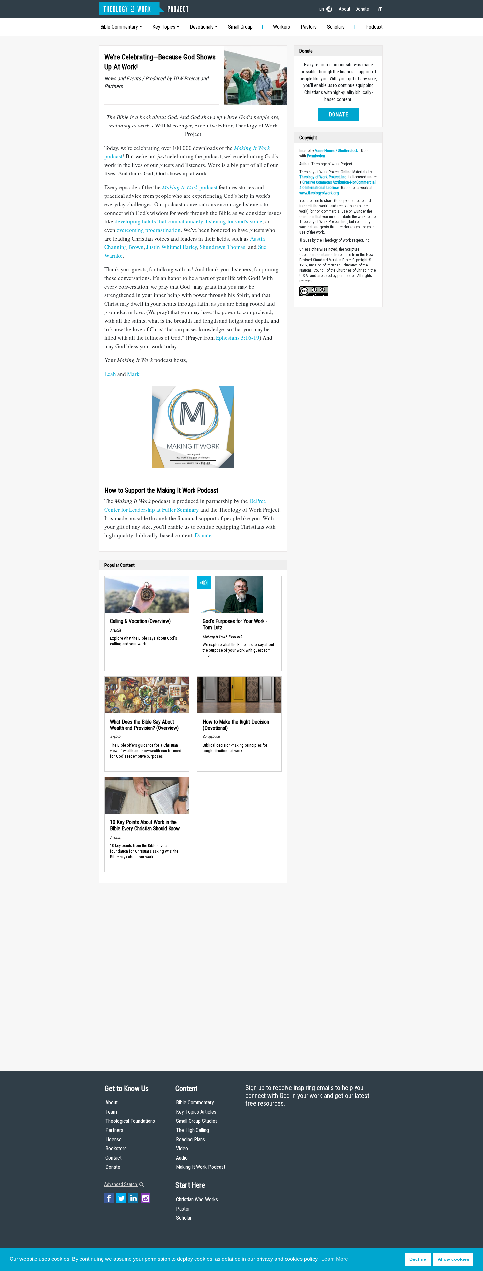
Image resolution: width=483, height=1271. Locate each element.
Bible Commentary (119, 27)
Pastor (183, 1209)
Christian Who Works (197, 1199)
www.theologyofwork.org (319, 193)
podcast (190, 187)
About (344, 9)
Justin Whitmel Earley (171, 247)
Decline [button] (417, 1259)
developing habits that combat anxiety (159, 221)
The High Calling (192, 1130)
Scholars (336, 27)
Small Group (240, 27)
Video (182, 1148)
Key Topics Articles (196, 1112)
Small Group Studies (197, 1121)
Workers (281, 27)
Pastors (309, 27)
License (113, 1139)
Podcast (374, 27)
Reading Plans (190, 1139)
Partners (114, 1130)
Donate (362, 9)
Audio (182, 1158)
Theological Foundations (130, 1121)
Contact (113, 1158)
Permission (316, 156)
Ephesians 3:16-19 (237, 337)
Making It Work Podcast (200, 1167)
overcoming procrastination (149, 230)
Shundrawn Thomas (222, 247)
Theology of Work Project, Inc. (323, 177)
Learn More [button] (334, 1259)
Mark (133, 374)
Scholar (184, 1218)
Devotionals (202, 27)
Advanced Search (121, 1184)
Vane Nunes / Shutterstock (336, 151)
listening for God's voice (234, 221)
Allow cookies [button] (453, 1259)
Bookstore (116, 1148)
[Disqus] (193, 970)
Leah (110, 374)
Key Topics (163, 27)
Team (111, 1112)
